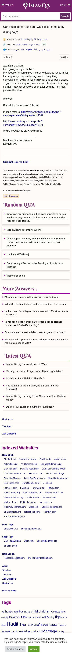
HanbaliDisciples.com (14, 558)
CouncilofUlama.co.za (51, 464)
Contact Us (7, 419)
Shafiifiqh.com (10, 546)
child (34, 611)
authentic (7, 611)
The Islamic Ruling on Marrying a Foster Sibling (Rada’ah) (32, 387)
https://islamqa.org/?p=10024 (28, 44)
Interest (6, 631)
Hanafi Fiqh (26, 39)
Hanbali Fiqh (8, 554)
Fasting (50, 617)
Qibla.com (33, 507)
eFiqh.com (47, 483)
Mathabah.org (10, 502)
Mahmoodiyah (49, 497)
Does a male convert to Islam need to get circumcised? (35, 332)
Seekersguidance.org (52, 507)
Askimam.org (60, 459)
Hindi (36, 50)
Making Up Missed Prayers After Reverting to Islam (34, 371)
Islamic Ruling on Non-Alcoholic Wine (26, 364)
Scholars (6, 570)
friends (64, 617)
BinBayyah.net (11, 529)
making (36, 631)
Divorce (14, 617)
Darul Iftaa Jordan (12, 541)
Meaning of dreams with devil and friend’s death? (32, 297)
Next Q (64, 57)
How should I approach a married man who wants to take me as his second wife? (36, 341)
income (63, 625)
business (24, 611)
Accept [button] (33, 649)
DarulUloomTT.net (30, 483)
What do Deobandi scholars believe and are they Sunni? (36, 304)
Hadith (14, 624)
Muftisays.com (40, 39)
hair (24, 624)
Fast (43, 617)
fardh (37, 617)
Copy (44, 44)
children (45, 611)
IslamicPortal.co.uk (54, 492)
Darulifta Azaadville (29, 469)
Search (65, 16)
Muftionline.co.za (28, 502)
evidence (30, 617)
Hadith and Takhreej (18, 254)
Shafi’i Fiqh (7, 537)
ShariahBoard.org (12, 512)
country (4, 617)
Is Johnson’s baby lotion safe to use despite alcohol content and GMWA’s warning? (33, 323)
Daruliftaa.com (36, 473)
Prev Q (7, 57)
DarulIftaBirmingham (58, 478)
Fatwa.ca (24, 488)
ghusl (3, 625)
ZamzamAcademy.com (14, 516)
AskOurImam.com (29, 464)
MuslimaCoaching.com (15, 507)
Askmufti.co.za (10, 464)
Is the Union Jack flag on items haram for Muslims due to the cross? (36, 313)
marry (61, 631)
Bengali (22, 50)
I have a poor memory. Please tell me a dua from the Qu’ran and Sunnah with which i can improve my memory (36, 242)
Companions (58, 611)
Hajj (5, 196)
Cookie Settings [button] (15, 649)
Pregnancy (13, 196)
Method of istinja (16, 275)
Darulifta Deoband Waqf (53, 469)
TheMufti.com (49, 512)
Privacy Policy (9, 590)
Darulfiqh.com (10, 469)
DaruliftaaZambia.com (34, 478)
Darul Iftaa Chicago (55, 473)
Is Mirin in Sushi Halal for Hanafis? (25, 378)
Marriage (49, 631)
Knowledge (23, 631)
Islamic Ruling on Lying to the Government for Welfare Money (36, 398)
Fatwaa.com (53, 488)
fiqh (58, 617)
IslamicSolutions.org (13, 497)
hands (44, 625)
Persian (42, 50)
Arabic (16, 50)
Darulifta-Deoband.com (15, 473)
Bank (15, 612)
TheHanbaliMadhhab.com (40, 558)
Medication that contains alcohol (24, 229)
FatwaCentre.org (12, 492)
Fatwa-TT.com (10, 488)
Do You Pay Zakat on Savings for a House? (30, 406)
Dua (22, 617)
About (5, 566)
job (13, 632)
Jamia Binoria (32, 497)
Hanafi (35, 624)
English (29, 50)
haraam (54, 624)
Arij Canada (45, 459)
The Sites (7, 426)
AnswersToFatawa (28, 459)
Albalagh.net (10, 459)
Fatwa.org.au (38, 488)
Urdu (48, 50)
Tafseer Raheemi (32, 512)
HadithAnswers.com (32, 492)
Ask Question (9, 434)
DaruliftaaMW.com (12, 478)
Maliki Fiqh (7, 524)
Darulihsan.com (11, 483)
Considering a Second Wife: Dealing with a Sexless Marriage (35, 265)
